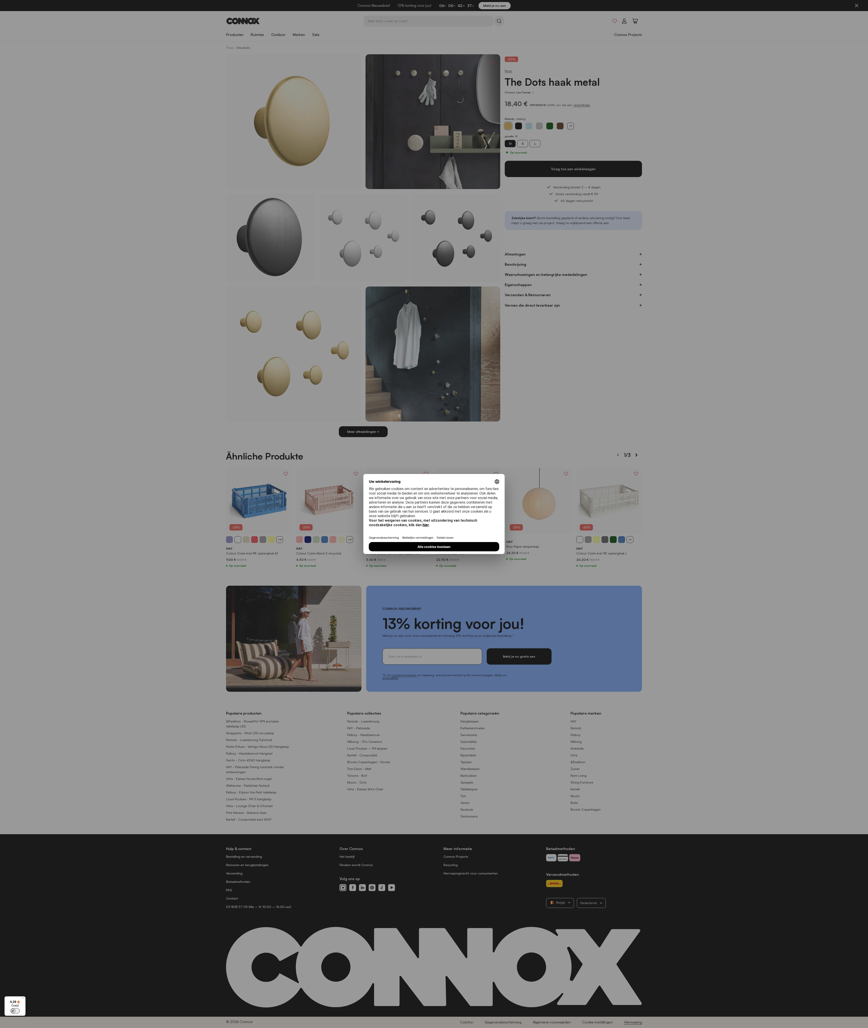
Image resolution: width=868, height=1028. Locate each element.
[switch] (15, 1011)
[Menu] (23, 999)
